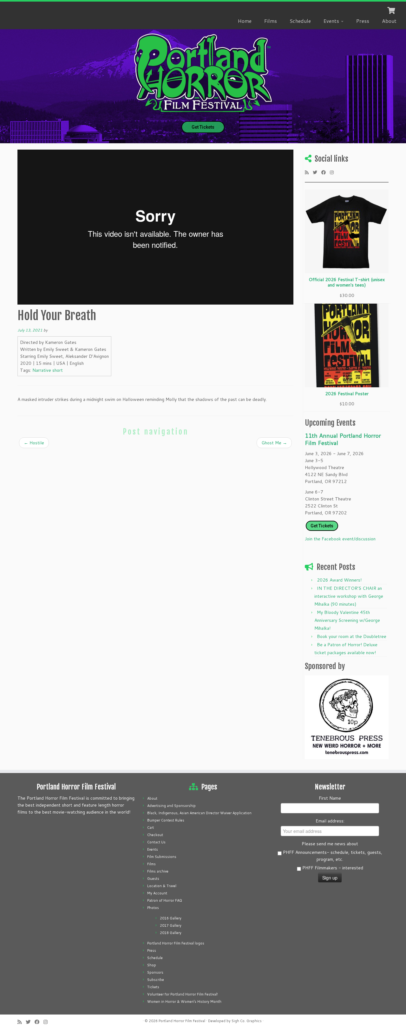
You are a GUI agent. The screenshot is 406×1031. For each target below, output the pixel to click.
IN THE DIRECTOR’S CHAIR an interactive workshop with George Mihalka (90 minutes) (348, 596)
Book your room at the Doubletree (351, 636)
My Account (157, 893)
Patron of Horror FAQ (164, 900)
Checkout (155, 834)
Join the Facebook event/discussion (340, 539)
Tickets (153, 986)
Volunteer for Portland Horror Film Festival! (182, 994)
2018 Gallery (170, 932)
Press (362, 20)
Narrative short (47, 370)
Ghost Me (274, 443)
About (389, 20)
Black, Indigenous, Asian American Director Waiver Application (199, 812)
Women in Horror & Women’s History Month (184, 1001)
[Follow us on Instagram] (334, 172)
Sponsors (155, 972)
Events (332, 20)
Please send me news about (330, 844)
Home (245, 20)
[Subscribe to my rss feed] (309, 172)
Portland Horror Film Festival (182, 1020)
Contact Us (156, 842)
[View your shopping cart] (391, 10)
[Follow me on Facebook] (325, 172)
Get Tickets (203, 127)
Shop (151, 965)
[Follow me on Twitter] (317, 172)
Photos (153, 907)
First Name (330, 798)
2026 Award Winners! (339, 580)
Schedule (300, 20)
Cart (150, 827)
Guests (153, 878)
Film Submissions (161, 856)
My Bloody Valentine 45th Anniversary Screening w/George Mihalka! (347, 620)
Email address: (330, 821)
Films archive (157, 871)
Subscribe (155, 979)
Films (270, 20)
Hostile (34, 443)
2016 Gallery (170, 918)
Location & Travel (161, 885)
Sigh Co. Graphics (247, 1020)
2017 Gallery (170, 925)
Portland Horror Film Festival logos (175, 943)
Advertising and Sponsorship (171, 805)
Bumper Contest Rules (165, 820)
